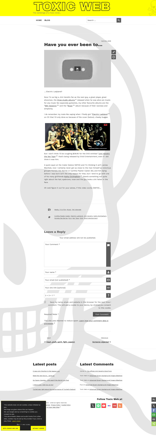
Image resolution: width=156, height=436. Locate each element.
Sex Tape (75, 218)
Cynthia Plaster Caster (62, 216)
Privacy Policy (55, 405)
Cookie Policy (66, 405)
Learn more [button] (16, 421)
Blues (70, 106)
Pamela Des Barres (61, 218)
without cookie (38, 428)
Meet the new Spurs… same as (43, 376)
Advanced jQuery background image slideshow (106, 376)
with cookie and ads (10, 428)
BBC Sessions (51, 106)
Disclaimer (46, 405)
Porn (70, 218)
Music (69, 209)
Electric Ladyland (99, 114)
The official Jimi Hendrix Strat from (99, 371)
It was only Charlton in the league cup (46, 371)
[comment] (108, 254)
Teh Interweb (76, 209)
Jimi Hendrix (88, 216)
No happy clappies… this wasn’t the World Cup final (51, 380)
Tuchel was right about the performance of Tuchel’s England (54, 389)
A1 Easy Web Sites (53, 407)
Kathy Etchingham (72, 176)
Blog (47, 20)
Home (39, 20)
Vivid (81, 218)
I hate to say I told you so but (43, 385)
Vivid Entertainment (91, 218)
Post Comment (102, 314)
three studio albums (66, 100)
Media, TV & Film (60, 209)
